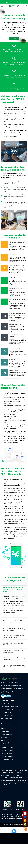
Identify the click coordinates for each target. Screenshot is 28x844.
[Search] (26, 6)
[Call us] (10, 692)
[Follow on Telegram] (13, 692)
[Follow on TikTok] (5, 692)
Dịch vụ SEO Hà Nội (10, 818)
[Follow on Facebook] (2, 692)
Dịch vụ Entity (17, 815)
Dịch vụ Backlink (7, 815)
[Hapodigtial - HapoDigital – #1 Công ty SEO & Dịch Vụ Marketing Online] (14, 6)
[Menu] (2, 6)
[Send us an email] (7, 692)
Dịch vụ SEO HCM (21, 818)
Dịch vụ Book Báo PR (15, 816)
